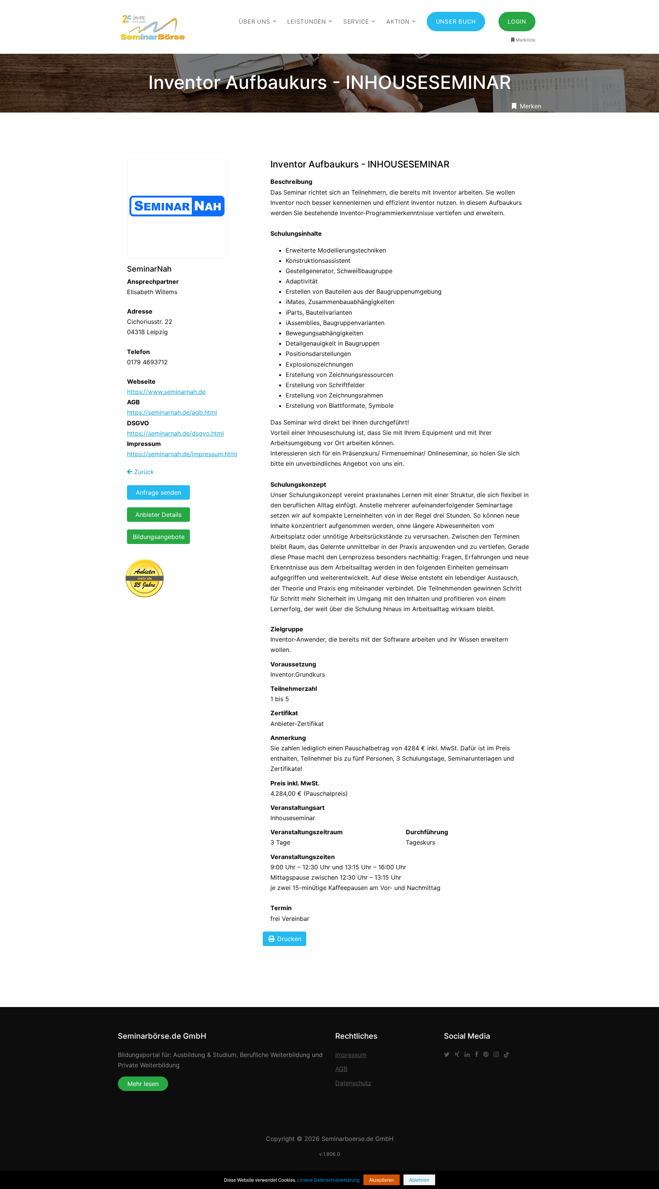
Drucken (288, 939)
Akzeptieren (381, 1179)
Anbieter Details (158, 514)
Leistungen (306, 21)
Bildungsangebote (159, 537)
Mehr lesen (143, 1084)
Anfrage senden (158, 492)
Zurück (143, 472)
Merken (529, 106)
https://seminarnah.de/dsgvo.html (175, 433)
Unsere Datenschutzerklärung (328, 1179)
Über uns (254, 21)
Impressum (350, 1055)
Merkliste (525, 40)
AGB (341, 1069)
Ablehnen (419, 1179)
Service (356, 21)
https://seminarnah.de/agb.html (172, 412)
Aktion (398, 21)
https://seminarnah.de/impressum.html (182, 454)
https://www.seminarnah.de (166, 392)
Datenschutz (353, 1083)
